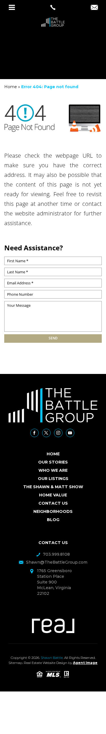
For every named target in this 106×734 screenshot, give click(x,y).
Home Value (53, 495)
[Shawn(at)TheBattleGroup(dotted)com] (94, 8)
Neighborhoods (53, 511)
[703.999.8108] (53, 7)
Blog (53, 519)
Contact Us (53, 503)
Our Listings (53, 478)
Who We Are (53, 470)
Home (53, 453)
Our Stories (53, 462)
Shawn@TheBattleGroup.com (56, 562)
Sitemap (15, 663)
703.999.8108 (56, 554)
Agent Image (85, 663)
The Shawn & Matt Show (53, 486)
